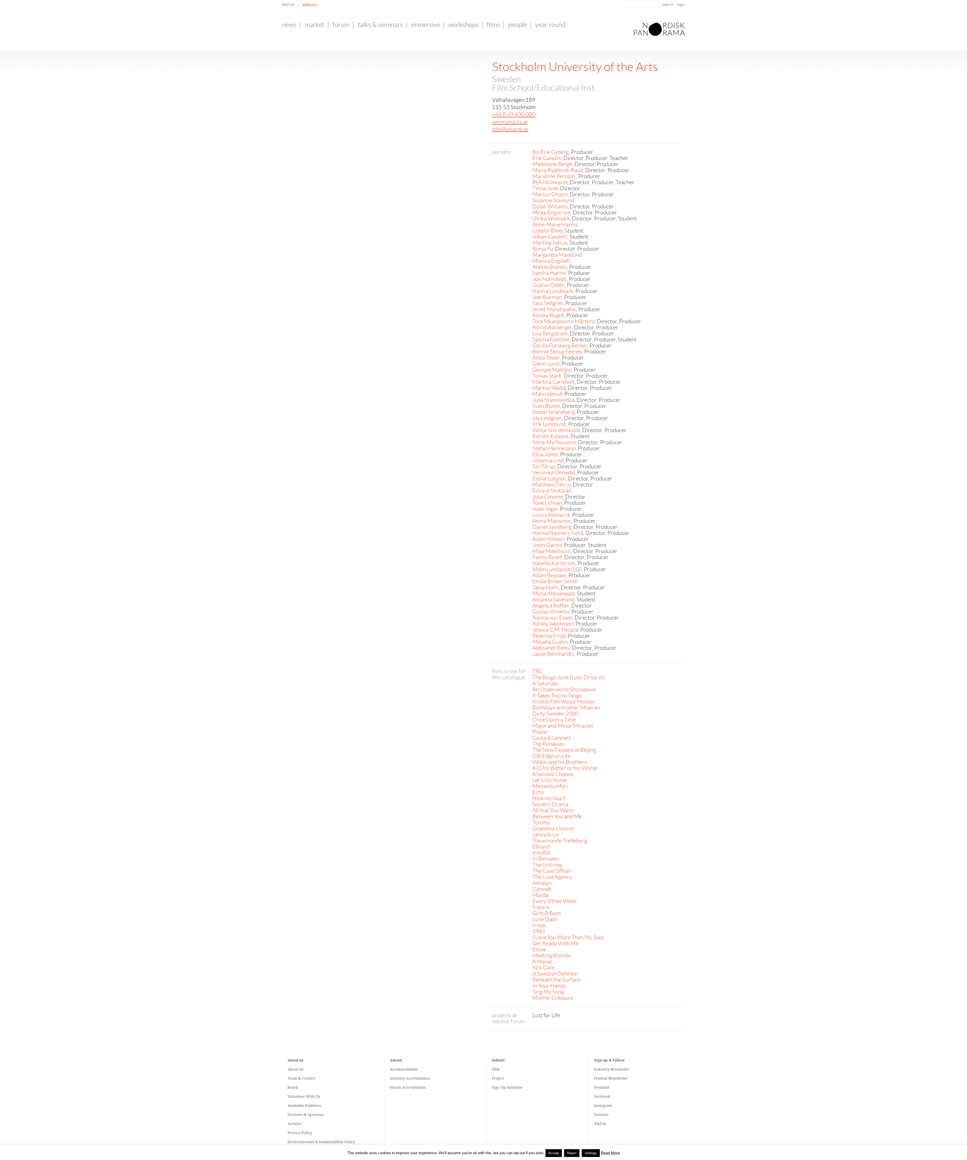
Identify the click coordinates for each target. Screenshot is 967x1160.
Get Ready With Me (555, 943)
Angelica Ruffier (550, 605)
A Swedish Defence (554, 974)
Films (493, 24)
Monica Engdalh (551, 261)
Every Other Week (554, 901)
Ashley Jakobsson (552, 624)
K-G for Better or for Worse (564, 768)
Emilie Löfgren (549, 478)
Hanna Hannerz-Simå (557, 533)
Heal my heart (549, 798)
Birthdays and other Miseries (566, 707)
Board (293, 1087)
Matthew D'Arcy (551, 484)
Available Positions (304, 1106)
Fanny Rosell (547, 557)
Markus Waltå (549, 388)
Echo (538, 792)
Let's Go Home (549, 780)
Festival (288, 4)
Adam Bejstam (549, 575)
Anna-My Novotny (554, 442)
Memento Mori (550, 786)
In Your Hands (549, 986)
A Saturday (545, 683)
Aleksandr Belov (551, 648)
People (517, 24)
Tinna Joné (545, 188)
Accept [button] (553, 1153)
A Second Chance (552, 774)
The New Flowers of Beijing (564, 750)
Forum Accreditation (408, 1087)
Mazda (540, 895)
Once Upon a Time (554, 720)
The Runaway (548, 744)
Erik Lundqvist (549, 424)
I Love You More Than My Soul (568, 937)
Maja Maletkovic (551, 551)
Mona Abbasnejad (553, 593)
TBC (537, 671)
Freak (539, 925)
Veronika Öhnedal (553, 472)
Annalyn (542, 883)
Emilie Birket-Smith (555, 581)
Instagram (603, 1106)
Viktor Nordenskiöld (556, 430)
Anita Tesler (546, 358)
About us (295, 1069)
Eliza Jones (545, 454)
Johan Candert (549, 237)
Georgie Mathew (552, 370)
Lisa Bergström (550, 333)
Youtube (601, 1115)
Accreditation (418, 1078)
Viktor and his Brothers (559, 762)
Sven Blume (546, 406)
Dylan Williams (550, 206)
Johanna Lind (548, 460)
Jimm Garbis (547, 545)
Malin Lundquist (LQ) (557, 569)
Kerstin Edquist (550, 436)
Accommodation (404, 1069)
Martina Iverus (549, 243)
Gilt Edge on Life (551, 756)
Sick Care (543, 967)
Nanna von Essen (552, 618)
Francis (540, 907)
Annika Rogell (548, 315)
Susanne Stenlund (553, 200)
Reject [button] (571, 1153)
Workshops (463, 24)
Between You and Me (557, 816)
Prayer (540, 732)
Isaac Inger (545, 509)
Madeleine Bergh (552, 164)
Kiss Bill (541, 853)
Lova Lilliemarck (551, 515)
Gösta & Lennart (551, 738)
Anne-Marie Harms (555, 224)
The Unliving (547, 865)
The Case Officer (552, 871)
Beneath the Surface (556, 980)
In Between (545, 859)
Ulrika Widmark (551, 218)
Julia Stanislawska (553, 400)
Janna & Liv (545, 834)
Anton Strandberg (553, 412)
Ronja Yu (542, 249)
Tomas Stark (547, 376)
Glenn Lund (545, 364)
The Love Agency (552, 877)
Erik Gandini (546, 158)
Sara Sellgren (547, 303)
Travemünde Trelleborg (559, 840)
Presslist (601, 1087)
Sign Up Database (507, 1087)
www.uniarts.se (510, 122)
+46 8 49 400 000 (513, 114)
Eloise (539, 949)
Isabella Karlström (553, 563)
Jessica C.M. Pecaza (555, 630)
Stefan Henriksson (554, 448)
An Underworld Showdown (564, 689)
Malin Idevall (547, 394)
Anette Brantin (549, 267)
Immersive (425, 24)
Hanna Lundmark (552, 291)
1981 (538, 931)
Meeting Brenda (551, 955)
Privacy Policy (300, 1133)
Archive (294, 1124)
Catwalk (542, 889)
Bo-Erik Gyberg (550, 152)
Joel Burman (547, 297)
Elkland (541, 847)
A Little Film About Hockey (563, 701)
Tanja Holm (545, 587)
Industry (309, 4)
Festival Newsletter (611, 1078)
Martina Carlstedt (553, 382)
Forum (341, 24)
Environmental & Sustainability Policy (321, 1142)
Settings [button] (591, 1153)
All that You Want (552, 810)
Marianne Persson (554, 176)
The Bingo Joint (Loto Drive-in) (568, 677)
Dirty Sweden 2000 (555, 714)
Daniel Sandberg (551, 527)
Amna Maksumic (551, 521)
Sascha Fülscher (551, 339)
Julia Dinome (547, 497)
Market (314, 24)
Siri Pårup (543, 466)
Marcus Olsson (550, 194)
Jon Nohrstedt (549, 279)
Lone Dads (544, 919)
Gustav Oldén (548, 285)
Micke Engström (551, 212)
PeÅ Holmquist (550, 182)
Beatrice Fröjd (549, 636)
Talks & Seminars (380, 24)
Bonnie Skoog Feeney (557, 351)
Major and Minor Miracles (562, 726)
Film (496, 1069)
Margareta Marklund (557, 255)
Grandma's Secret (553, 828)
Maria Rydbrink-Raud (557, 170)
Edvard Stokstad (551, 491)
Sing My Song (548, 992)
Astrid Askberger (552, 327)
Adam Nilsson (548, 539)
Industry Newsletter (612, 1069)
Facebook (602, 1096)
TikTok (600, 1124)
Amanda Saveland (553, 599)
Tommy (541, 822)
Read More (610, 1153)
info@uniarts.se (510, 129)
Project (498, 1078)
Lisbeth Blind (547, 231)
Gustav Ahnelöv (550, 611)
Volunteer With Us (304, 1096)
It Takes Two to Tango (557, 695)
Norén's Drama (550, 804)
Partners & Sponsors (306, 1115)
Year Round (550, 24)
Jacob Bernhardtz (553, 654)
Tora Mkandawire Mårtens (563, 321)
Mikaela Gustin (550, 642)
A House (542, 961)
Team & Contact (301, 1078)
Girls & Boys (546, 913)
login (681, 4)
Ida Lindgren (547, 418)
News (289, 24)
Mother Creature (552, 998)
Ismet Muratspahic (554, 309)
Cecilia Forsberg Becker (560, 345)
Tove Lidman (547, 503)
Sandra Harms (549, 273)
